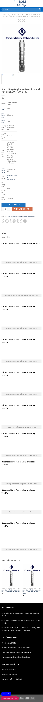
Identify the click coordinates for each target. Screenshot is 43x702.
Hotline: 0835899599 (10, 698)
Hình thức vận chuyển (9, 674)
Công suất (3, 109)
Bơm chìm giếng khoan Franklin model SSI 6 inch (25, 17)
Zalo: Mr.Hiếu (10, 652)
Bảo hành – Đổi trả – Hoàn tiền (12, 679)
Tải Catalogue (14, 204)
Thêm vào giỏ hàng (22, 209)
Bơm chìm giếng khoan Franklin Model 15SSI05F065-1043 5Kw (11, 591)
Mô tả (4, 233)
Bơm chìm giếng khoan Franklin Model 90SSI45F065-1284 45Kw (31, 591)
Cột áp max (4, 121)
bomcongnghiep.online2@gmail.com (17, 657)
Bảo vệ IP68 (11, 179)
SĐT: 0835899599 (24, 648)
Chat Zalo (6, 694)
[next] (38, 48)
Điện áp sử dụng (3, 170)
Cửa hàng (6, 15)
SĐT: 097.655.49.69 (24, 652)
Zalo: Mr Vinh (11, 648)
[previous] (5, 48)
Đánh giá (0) (6, 237)
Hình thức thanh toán (9, 670)
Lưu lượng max (3, 115)
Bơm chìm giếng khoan (17, 15)
